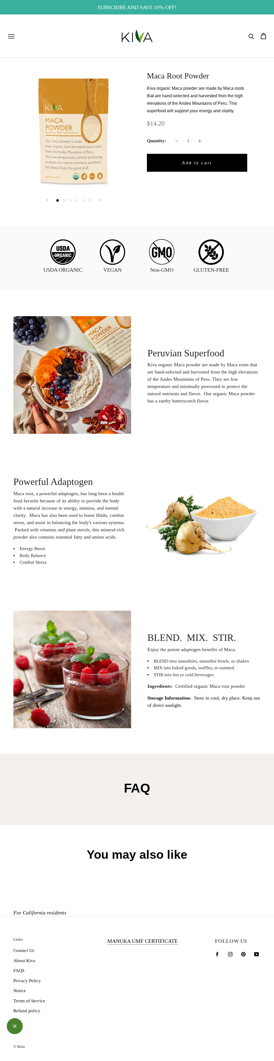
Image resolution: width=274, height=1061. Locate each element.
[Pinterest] (243, 953)
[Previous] (47, 200)
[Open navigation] (11, 36)
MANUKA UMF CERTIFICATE (142, 941)
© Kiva (19, 1047)
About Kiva (24, 960)
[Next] (100, 200)
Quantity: (156, 140)
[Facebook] (217, 953)
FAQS (18, 970)
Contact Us (23, 950)
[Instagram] (230, 953)
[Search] (251, 36)
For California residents (39, 913)
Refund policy (26, 1010)
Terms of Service (29, 1000)
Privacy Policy (27, 980)
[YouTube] (256, 953)
